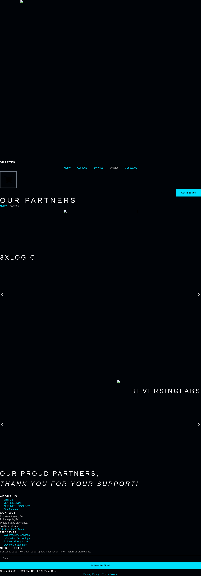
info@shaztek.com (9, 526)
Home (67, 167)
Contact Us (131, 167)
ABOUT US (8, 496)
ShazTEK (8, 162)
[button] (2, 294)
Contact (8, 512)
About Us (82, 167)
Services (98, 167)
